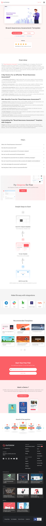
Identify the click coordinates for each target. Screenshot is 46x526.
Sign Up (23, 190)
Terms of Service (21, 519)
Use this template (17, 33)
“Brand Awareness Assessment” (10, 64)
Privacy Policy (7, 519)
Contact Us (28, 519)
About (26, 458)
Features (27, 448)
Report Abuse (27, 468)
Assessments (39, 455)
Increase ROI (39, 460)
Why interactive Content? (30, 446)
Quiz (38, 448)
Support (26, 461)
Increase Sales (39, 463)
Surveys (38, 451)
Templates (27, 451)
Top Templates (14, 519)
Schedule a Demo (23, 395)
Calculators (39, 453)
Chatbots (38, 446)
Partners (26, 463)
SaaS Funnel (39, 465)
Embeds (38, 458)
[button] (21, 350)
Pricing (26, 453)
